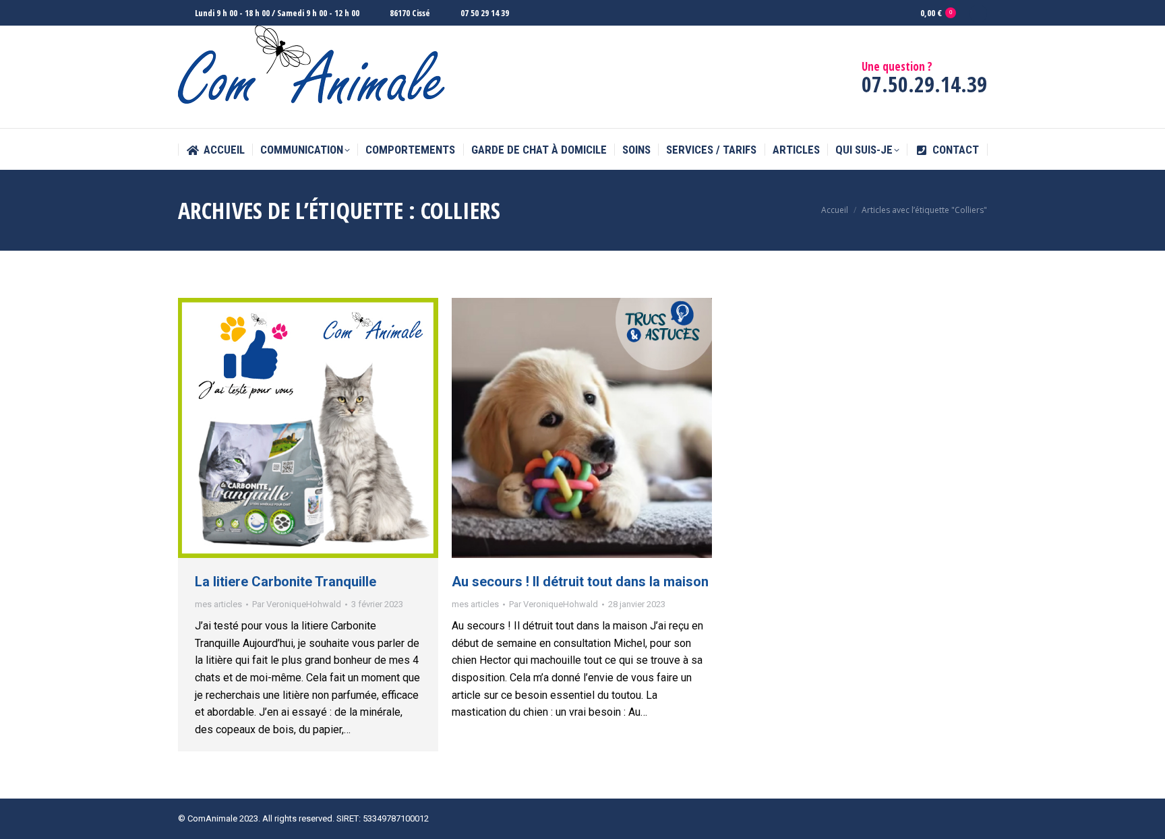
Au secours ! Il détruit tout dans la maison (580, 581)
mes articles (218, 604)
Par (296, 604)
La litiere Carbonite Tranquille (285, 581)
